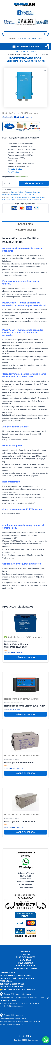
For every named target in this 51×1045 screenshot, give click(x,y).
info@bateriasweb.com (14, 1006)
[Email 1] (27, 1036)
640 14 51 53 (35, 1021)
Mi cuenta (25, 951)
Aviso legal (6, 981)
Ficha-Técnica (13, 172)
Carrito (25, 954)
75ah (19, 38)
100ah (34, 38)
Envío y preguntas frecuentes (15, 975)
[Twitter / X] (23, 1036)
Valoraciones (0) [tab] (25, 230)
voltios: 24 (38, 200)
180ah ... (40, 38)
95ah (28, 38)
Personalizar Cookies (25, 969)
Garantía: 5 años (15, 197)
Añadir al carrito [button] (25, 657)
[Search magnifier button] (44, 34)
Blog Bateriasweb (25, 957)
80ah (24, 38)
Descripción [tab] (25, 224)
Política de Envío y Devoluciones (17, 978)
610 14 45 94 (34, 1003)
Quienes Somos (7, 973)
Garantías (25, 960)
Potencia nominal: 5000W (24, 200)
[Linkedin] (31, 1036)
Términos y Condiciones (12, 984)
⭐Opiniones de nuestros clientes (17, 990)
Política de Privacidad (11, 987)
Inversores (36, 192)
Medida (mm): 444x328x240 (31, 197)
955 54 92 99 (23, 1003)
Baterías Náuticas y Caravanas (21, 192)
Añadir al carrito (34, 183)
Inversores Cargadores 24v (11, 195)
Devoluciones (25, 963)
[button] (45, 70)
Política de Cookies (25, 966)
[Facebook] (20, 1036)
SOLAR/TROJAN (28, 195)
